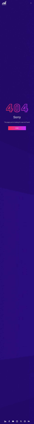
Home (17, 128)
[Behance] (29, 421)
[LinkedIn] (5, 421)
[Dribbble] (25, 421)
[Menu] (31, 3)
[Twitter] (21, 421)
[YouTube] (13, 421)
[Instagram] (17, 421)
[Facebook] (9, 421)
